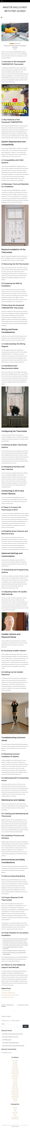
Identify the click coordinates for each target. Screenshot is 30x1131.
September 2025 (15, 1076)
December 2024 (15, 1091)
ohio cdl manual (6, 990)
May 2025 (15, 1083)
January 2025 (15, 1089)
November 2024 (15, 1092)
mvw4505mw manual (6, 1039)
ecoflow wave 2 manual (8, 997)
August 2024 (15, 1097)
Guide (15, 1110)
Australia (15, 1107)
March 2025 (15, 1086)
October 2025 (15, 1075)
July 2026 (15, 1062)
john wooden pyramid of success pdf (10, 1036)
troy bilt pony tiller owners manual (11, 995)
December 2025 (15, 1072)
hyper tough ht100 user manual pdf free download (13, 1045)
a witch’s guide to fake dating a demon (10, 1042)
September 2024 (15, 1096)
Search (2, 1023)
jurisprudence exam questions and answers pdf (12, 1033)
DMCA (2, 1)
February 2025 (15, 1088)
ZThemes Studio (15, 1126)
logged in (9, 1020)
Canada (15, 1109)
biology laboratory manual (7, 1005)
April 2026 (15, 1065)
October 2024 (15, 1094)
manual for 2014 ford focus (9, 992)
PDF (15, 1115)
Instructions (15, 1112)
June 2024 (15, 1101)
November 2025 (15, 1073)
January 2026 (15, 1070)
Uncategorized (15, 1117)
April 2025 (15, 1084)
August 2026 (15, 1060)
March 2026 (15, 1067)
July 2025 (15, 1080)
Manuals (12, 43)
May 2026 (15, 1063)
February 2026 (15, 1068)
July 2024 (15, 1099)
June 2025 (15, 1081)
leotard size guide (23, 1005)
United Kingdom (15, 1118)
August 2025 (15, 1078)
